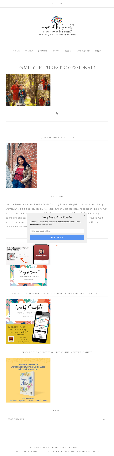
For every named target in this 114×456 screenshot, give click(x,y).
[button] (57, 217)
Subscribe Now (57, 237)
